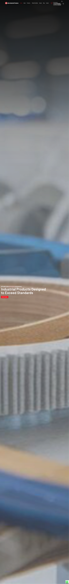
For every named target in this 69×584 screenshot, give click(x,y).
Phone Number (55, 2)
